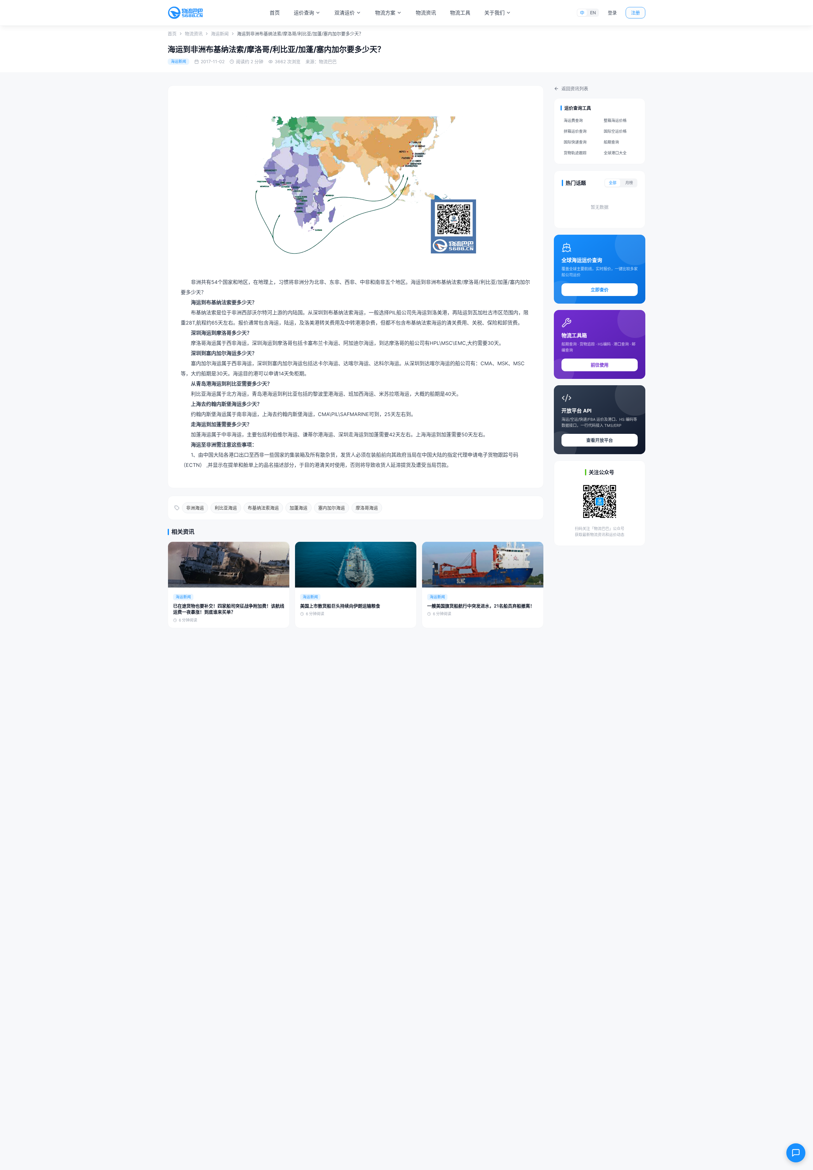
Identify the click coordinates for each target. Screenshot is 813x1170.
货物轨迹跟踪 (575, 153)
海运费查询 (573, 120)
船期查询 (611, 142)
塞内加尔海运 (331, 507)
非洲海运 (195, 507)
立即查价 (599, 289)
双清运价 (344, 13)
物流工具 (460, 13)
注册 (635, 12)
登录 (612, 12)
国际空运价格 (615, 131)
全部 (612, 182)
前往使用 (599, 364)
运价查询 (304, 13)
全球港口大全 (615, 153)
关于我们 (494, 13)
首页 (275, 13)
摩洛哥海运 (367, 507)
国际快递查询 (575, 142)
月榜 (629, 182)
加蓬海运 (298, 507)
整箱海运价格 (615, 120)
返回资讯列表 (574, 88)
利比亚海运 (226, 507)
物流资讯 (426, 13)
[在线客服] (795, 1152)
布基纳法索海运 (263, 507)
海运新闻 (220, 33)
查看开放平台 (599, 440)
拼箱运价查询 (575, 131)
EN (593, 12)
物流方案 (385, 13)
